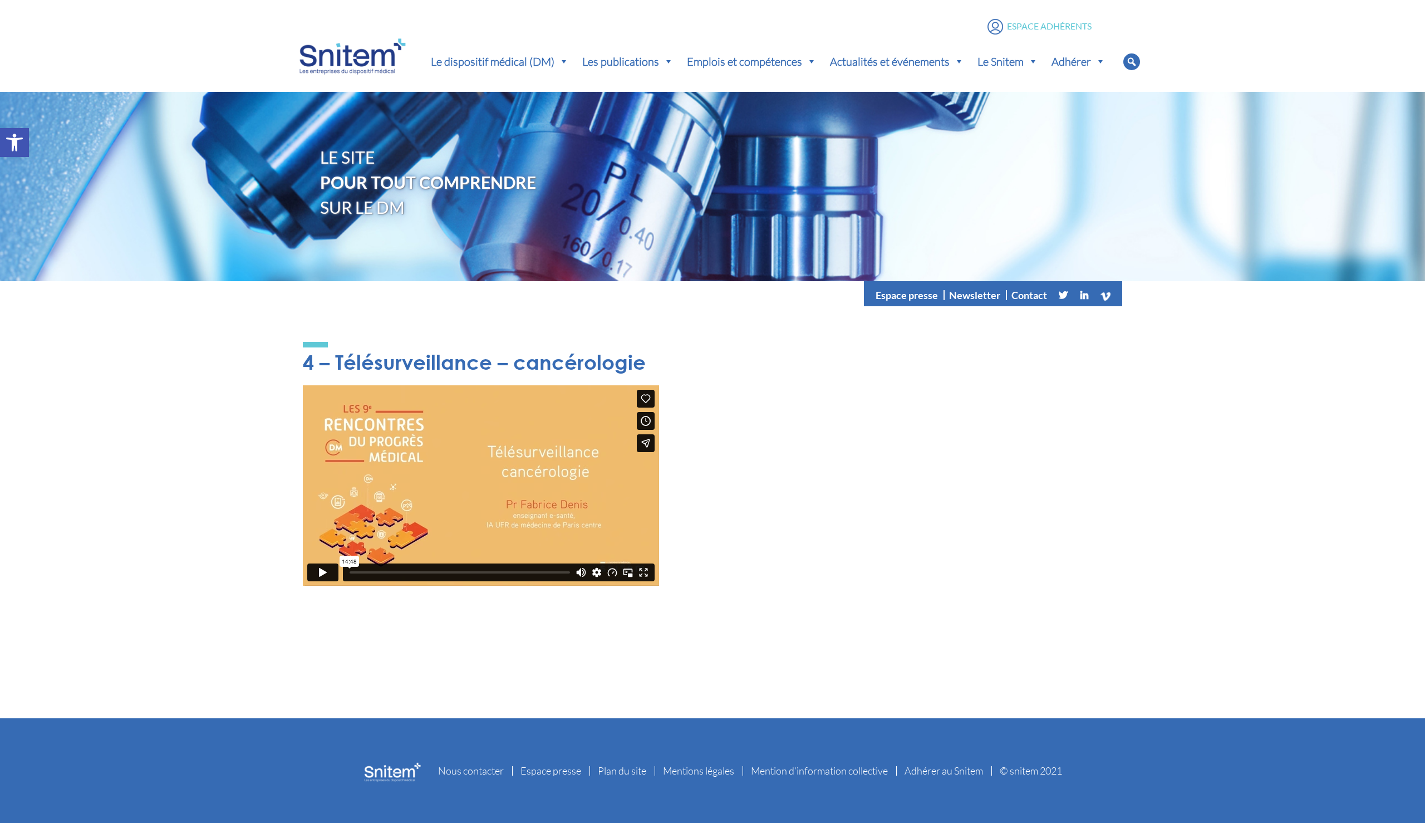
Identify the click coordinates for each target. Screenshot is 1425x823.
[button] (14, 142)
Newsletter (974, 295)
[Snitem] (352, 54)
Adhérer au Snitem (944, 771)
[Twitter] (1063, 295)
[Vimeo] (1105, 295)
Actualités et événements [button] (890, 61)
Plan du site (622, 771)
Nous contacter (471, 771)
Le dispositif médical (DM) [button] (492, 61)
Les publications (620, 61)
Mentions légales (698, 771)
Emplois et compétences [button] (744, 61)
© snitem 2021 (1031, 771)
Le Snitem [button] (1000, 61)
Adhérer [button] (1071, 61)
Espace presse (907, 295)
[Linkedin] (1084, 295)
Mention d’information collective (819, 771)
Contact (1029, 295)
